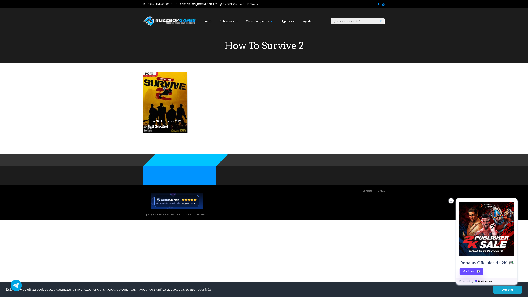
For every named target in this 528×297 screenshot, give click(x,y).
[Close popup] (451, 200)
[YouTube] (383, 4)
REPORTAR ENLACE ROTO (158, 4)
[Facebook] (378, 4)
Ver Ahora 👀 (471, 271)
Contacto (367, 190)
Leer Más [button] (204, 289)
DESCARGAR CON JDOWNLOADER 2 (196, 4)
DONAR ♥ (253, 4)
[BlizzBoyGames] (169, 25)
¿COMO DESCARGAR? (232, 4)
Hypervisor (288, 21)
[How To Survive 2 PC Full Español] (165, 132)
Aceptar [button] (507, 289)
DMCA (381, 190)
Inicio (207, 21)
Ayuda (307, 21)
